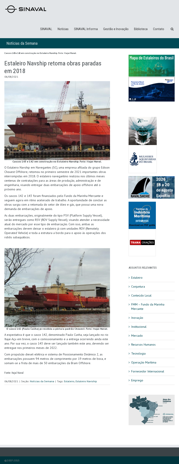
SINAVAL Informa (86, 29)
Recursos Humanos (143, 344)
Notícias (63, 29)
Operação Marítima (143, 362)
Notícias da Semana (22, 43)
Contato (158, 29)
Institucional (138, 327)
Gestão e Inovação (116, 29)
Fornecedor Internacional (147, 371)
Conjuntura (138, 286)
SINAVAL (46, 29)
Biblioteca (141, 29)
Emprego (137, 380)
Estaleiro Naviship (86, 381)
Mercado (137, 336)
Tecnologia (138, 353)
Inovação (137, 318)
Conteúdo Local (141, 295)
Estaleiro (69, 381)
